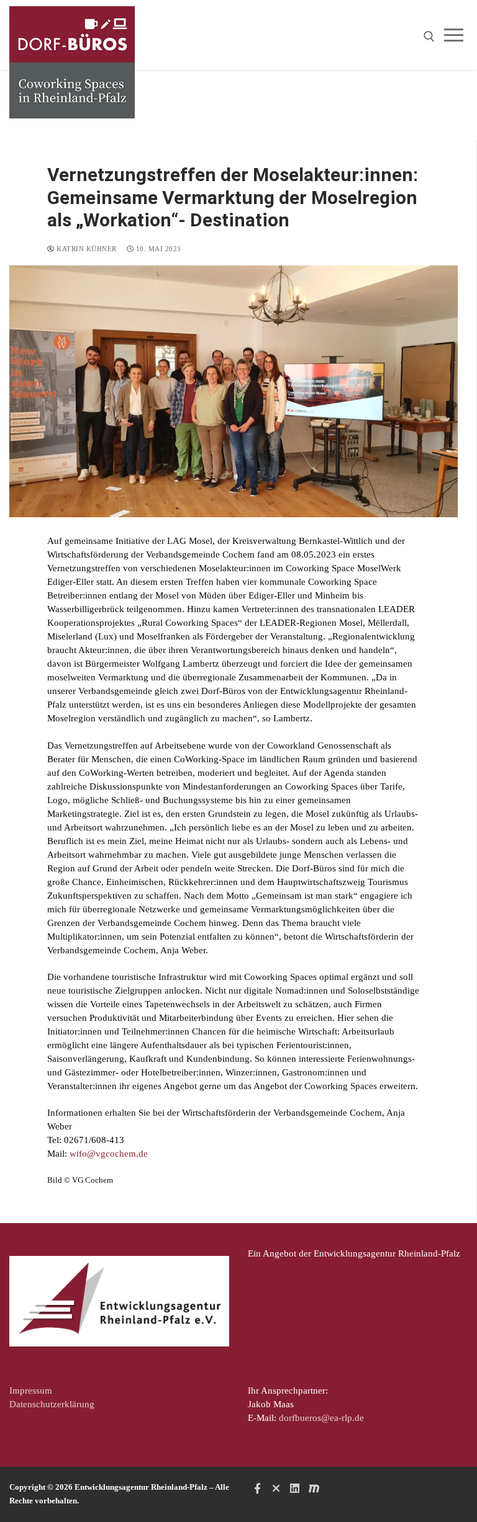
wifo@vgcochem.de (109, 1154)
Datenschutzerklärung (51, 1404)
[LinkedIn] (295, 1488)
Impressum (30, 1390)
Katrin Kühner (86, 248)
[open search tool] (429, 36)
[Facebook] (257, 1488)
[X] (276, 1488)
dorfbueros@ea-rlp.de (321, 1418)
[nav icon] (456, 35)
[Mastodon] (313, 1488)
